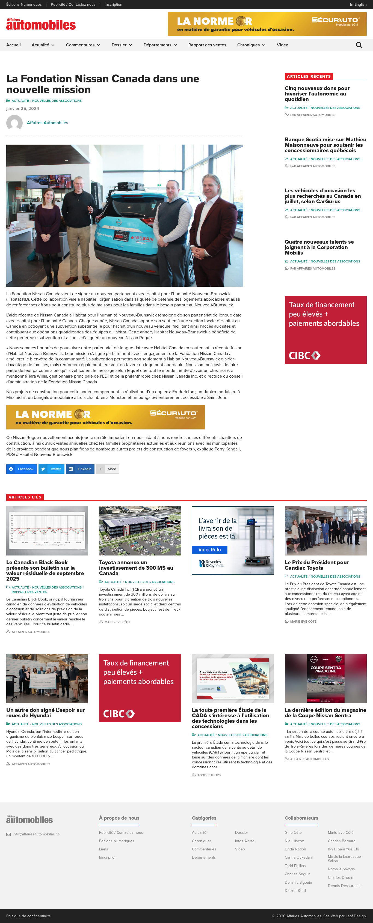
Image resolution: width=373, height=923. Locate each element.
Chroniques (248, 45)
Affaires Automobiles (47, 123)
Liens (103, 849)
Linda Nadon (295, 849)
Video (282, 45)
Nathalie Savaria (341, 869)
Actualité (40, 45)
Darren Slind (295, 891)
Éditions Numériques (24, 5)
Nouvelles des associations (57, 100)
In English (358, 4)
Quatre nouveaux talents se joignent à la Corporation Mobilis (319, 247)
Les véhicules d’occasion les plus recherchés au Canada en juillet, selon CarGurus (323, 196)
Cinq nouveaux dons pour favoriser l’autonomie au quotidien (317, 94)
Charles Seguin (297, 874)
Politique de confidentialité (28, 916)
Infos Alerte (244, 841)
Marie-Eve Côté (118, 622)
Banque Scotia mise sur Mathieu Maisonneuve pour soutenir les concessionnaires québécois (325, 145)
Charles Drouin (340, 878)
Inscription (113, 5)
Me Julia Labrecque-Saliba (345, 859)
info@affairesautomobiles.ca (36, 834)
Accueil (13, 45)
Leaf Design (356, 916)
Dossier (119, 45)
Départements (157, 45)
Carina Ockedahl (299, 857)
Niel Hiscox (294, 841)
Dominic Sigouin (298, 882)
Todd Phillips (209, 775)
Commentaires (80, 45)
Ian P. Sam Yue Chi (343, 849)
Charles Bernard (342, 841)
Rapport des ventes (207, 45)
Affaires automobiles (316, 115)
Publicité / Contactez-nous (73, 5)
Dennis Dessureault (345, 886)
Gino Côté (293, 833)
